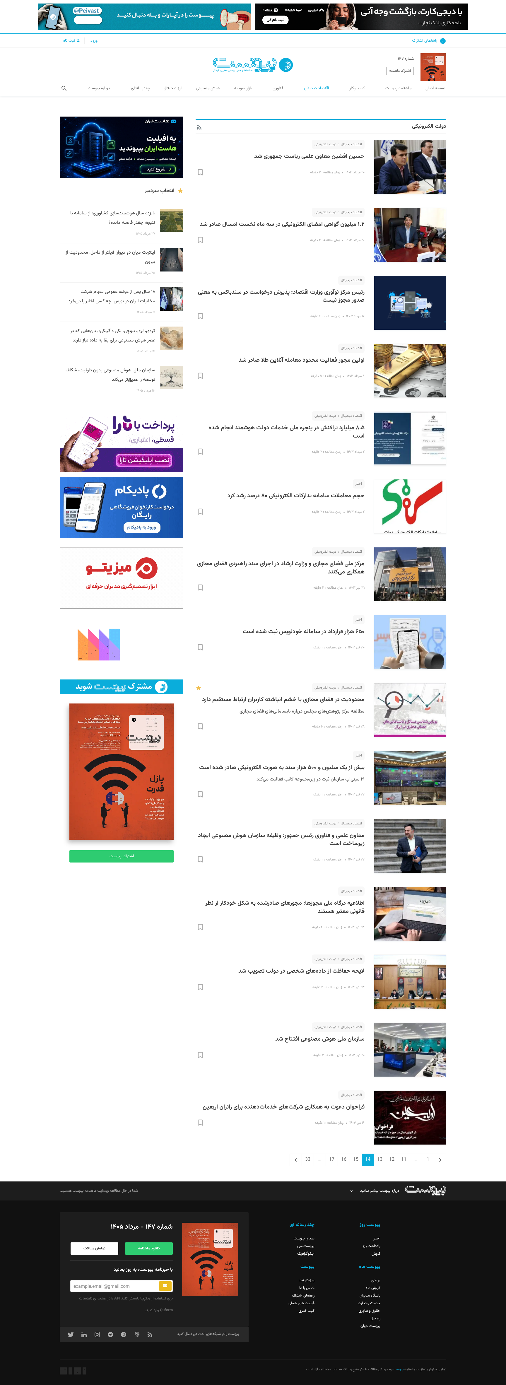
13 (378, 1159)
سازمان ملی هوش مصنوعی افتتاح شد (320, 1039)
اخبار (358, 483)
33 (306, 1159)
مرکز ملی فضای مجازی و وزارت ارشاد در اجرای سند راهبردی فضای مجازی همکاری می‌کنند (281, 568)
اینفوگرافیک (305, 1254)
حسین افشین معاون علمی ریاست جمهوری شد (309, 156)
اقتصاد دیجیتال (351, 144)
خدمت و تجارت (369, 1303)
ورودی (375, 1280)
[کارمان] (121, 644)
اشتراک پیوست (122, 856)
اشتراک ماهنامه (400, 71)
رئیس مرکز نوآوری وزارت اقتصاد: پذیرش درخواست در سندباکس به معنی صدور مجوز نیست (281, 296)
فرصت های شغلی (301, 1303)
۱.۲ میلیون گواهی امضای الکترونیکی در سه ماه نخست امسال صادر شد (282, 224)
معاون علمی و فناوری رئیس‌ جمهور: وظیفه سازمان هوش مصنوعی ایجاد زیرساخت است (281, 839)
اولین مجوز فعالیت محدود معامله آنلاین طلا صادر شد (302, 360)
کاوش (376, 1254)
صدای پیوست (304, 1238)
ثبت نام (69, 40)
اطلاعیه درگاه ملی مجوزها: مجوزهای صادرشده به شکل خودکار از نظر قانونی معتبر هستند (285, 907)
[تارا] (121, 441)
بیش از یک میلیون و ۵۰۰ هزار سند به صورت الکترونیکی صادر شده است (282, 767)
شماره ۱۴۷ (406, 59)
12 (390, 1159)
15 (354, 1159)
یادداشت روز (371, 1246)
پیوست (398, 1369)
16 (342, 1159)
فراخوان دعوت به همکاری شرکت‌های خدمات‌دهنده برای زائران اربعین (284, 1107)
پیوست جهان (370, 1326)
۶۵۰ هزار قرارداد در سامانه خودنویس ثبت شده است (304, 631)
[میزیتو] (121, 578)
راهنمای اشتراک (424, 40)
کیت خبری (306, 1311)
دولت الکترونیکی (325, 144)
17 (330, 1159)
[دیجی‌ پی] (361, 17)
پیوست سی (305, 1246)
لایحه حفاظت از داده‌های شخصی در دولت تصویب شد (301, 971)
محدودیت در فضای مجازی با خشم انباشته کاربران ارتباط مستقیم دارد (283, 699)
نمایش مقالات (94, 1248)
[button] (64, 88)
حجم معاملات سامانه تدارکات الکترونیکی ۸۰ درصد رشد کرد (296, 496)
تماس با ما (306, 1288)
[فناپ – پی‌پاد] (121, 507)
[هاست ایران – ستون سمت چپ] (121, 147)
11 (402, 1159)
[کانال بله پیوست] (144, 17)
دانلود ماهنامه (149, 1248)
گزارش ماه (373, 1288)
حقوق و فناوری (369, 1311)
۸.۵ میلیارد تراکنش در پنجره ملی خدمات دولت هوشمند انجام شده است (286, 432)
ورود (94, 40)
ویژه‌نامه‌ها (306, 1280)
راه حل (375, 1318)
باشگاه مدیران (370, 1296)
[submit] (165, 1286)
